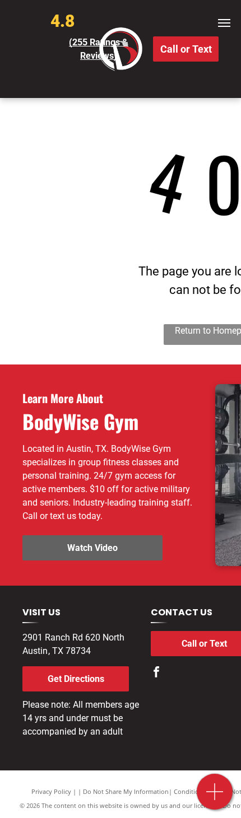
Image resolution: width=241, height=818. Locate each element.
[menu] (224, 23)
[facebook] (156, 673)
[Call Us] (215, 797)
